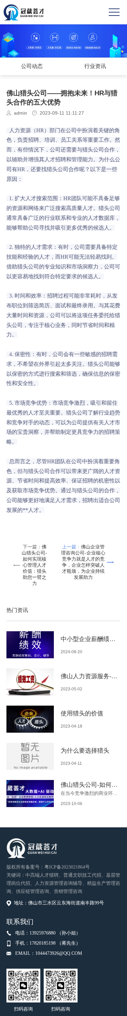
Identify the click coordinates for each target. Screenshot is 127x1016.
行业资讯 (95, 66)
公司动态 (32, 66)
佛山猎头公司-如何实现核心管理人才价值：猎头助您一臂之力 (34, 565)
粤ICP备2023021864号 (67, 867)
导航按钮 (114, 12)
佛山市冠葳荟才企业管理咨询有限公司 (23, 12)
